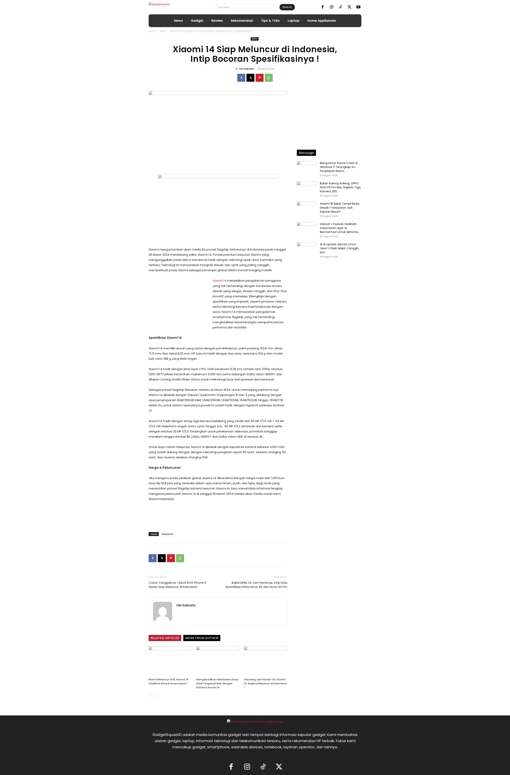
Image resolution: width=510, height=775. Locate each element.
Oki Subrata (246, 68)
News (163, 31)
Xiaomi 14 (219, 280)
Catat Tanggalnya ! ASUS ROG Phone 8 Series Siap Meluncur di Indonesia (177, 585)
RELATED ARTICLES (165, 638)
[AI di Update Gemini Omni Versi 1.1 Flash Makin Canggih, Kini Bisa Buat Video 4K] (307, 249)
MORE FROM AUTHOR (201, 638)
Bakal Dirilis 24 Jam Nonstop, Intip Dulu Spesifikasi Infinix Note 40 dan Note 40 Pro (256, 585)
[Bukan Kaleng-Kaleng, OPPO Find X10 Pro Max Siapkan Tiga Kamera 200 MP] (307, 188)
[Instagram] (331, 7)
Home (152, 31)
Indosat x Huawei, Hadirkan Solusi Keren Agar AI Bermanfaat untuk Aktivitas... (340, 228)
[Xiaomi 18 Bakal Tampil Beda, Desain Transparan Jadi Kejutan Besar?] (307, 209)
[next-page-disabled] (157, 695)
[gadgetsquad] (172, 7)
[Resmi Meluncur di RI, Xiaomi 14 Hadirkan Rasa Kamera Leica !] (170, 661)
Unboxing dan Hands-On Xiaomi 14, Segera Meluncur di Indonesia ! (265, 683)
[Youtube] (358, 7)
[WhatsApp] (269, 78)
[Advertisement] (178, 305)
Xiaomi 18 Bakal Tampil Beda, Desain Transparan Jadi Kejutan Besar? (340, 208)
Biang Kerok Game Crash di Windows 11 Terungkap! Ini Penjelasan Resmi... (339, 167)
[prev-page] (151, 695)
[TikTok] (340, 7)
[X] (349, 7)
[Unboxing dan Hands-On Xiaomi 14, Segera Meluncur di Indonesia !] (265, 661)
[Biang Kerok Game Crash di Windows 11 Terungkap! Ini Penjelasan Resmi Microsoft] (307, 168)
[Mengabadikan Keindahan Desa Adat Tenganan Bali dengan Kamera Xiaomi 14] (218, 661)
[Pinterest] (260, 78)
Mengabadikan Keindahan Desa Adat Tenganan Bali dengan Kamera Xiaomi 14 (217, 683)
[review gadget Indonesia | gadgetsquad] (255, 721)
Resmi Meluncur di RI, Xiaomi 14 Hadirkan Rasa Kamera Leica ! (168, 681)
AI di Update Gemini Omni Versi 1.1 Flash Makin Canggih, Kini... (339, 248)
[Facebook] (323, 7)
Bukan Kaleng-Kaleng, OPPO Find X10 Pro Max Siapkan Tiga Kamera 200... (340, 187)
